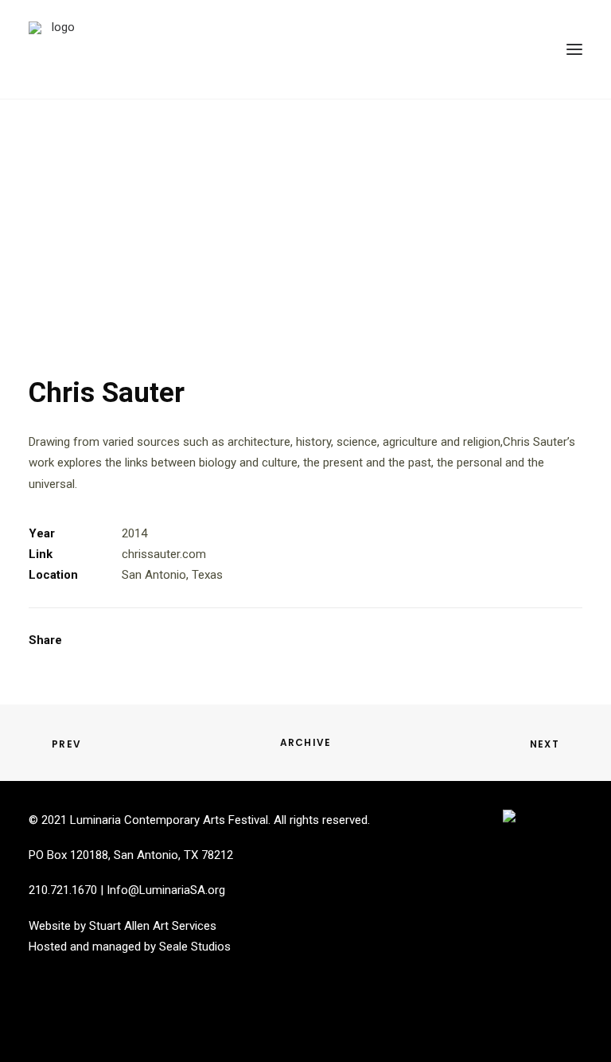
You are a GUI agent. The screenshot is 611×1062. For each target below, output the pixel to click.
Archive (305, 742)
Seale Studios (195, 946)
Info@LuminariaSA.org (166, 890)
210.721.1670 (63, 890)
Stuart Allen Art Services (152, 926)
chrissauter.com (164, 554)
